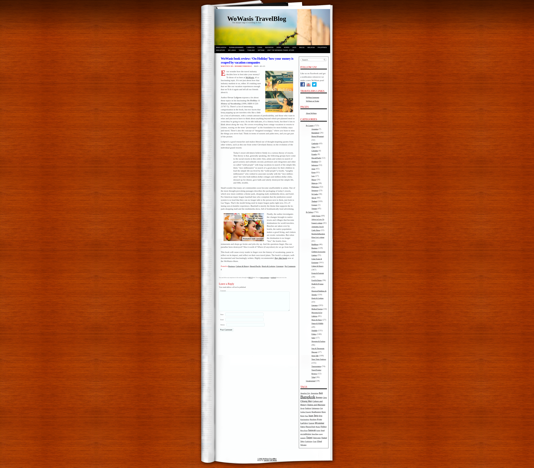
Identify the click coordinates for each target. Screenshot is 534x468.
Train (315, 441)
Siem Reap (315, 434)
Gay (321, 408)
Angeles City (305, 393)
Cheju (325, 398)
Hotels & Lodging (268, 266)
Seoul (323, 430)
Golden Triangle (305, 412)
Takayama (317, 438)
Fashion (308, 408)
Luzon (311, 423)
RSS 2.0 (251, 277)
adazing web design (270, 460)
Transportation (316, 366)
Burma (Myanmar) (236, 47)
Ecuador (314, 154)
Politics (314, 334)
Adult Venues (316, 216)
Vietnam (261, 50)
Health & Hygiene (317, 284)
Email (222, 319)
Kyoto (319, 419)
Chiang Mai (306, 401)
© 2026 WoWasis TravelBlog (267, 459)
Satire (313, 338)
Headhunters (316, 412)
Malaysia (311, 47)
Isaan (311, 415)
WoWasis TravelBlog (256, 18)
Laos (294, 47)
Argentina (315, 129)
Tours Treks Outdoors (319, 359)
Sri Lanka (232, 50)
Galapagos (316, 408)
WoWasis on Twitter (312, 101)
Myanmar (319, 423)
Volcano (303, 445)
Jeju (320, 416)
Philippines (322, 47)
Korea (286, 47)
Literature (280, 266)
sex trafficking (305, 434)
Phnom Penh (310, 427)
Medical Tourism (317, 309)
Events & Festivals (318, 273)
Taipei (309, 437)
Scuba (318, 430)
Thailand (251, 50)
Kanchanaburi (304, 419)
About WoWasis (311, 113)
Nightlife (314, 331)
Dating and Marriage (316, 405)
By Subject (309, 212)
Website (222, 325)
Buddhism (315, 244)
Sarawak (312, 430)
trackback (273, 277)
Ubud (319, 441)
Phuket (318, 427)
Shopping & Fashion (318, 341)
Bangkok (307, 397)
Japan (278, 47)
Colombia (315, 151)
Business (231, 266)
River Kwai (304, 430)
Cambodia (250, 47)
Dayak (302, 408)
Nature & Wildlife (317, 323)
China (259, 47)
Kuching (313, 419)
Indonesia (269, 47)
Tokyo (302, 441)
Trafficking (308, 441)
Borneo (319, 397)
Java (316, 415)
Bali (321, 393)
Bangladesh (221, 47)
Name (221, 314)
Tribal (313, 377)
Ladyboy (304, 423)
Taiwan (241, 50)
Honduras (315, 162)
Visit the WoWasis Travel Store (280, 50)
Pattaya (302, 427)
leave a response (264, 277)
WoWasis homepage (312, 97)
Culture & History (242, 266)
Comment (223, 291)
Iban (306, 416)
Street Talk (315, 356)
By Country (310, 126)
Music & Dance (317, 320)
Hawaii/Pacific (255, 266)
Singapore (220, 50)
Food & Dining (317, 280)
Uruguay (314, 205)
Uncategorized (310, 381)
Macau (302, 47)
